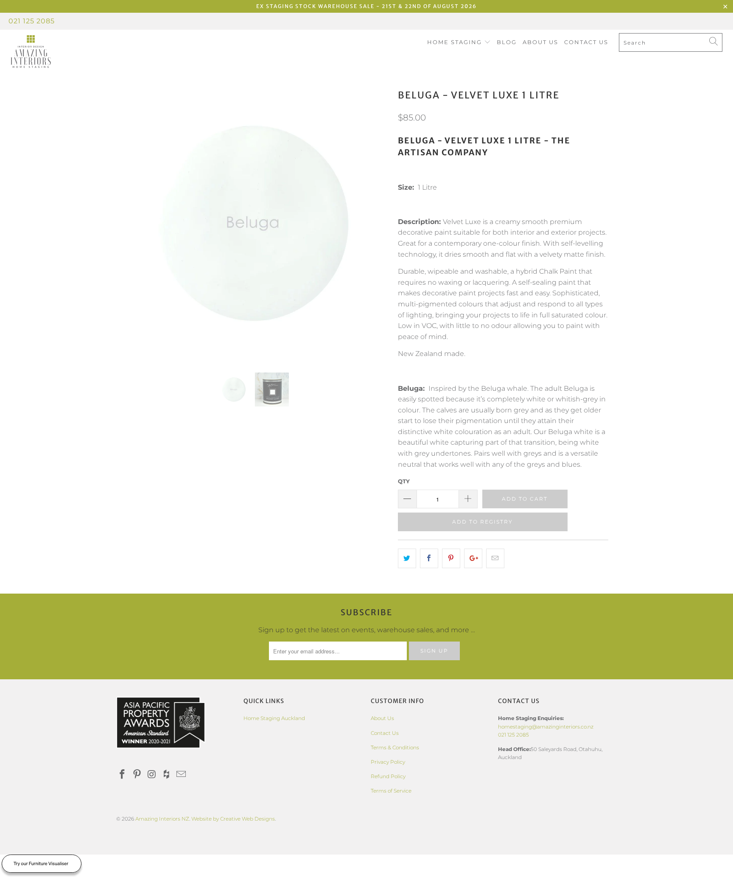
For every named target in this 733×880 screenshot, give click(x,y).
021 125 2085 (31, 21)
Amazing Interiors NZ (162, 819)
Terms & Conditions (395, 747)
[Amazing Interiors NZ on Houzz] (166, 774)
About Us (540, 42)
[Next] (375, 223)
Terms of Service (391, 791)
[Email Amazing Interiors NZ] (181, 774)
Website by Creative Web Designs (233, 819)
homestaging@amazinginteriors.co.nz (545, 726)
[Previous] (131, 223)
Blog (507, 42)
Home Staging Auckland (274, 718)
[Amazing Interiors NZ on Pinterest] (137, 774)
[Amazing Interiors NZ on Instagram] (151, 774)
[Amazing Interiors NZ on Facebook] (122, 774)
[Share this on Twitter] (407, 558)
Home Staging (455, 42)
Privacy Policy (388, 762)
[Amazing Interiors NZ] (62, 52)
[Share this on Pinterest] (451, 558)
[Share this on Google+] (473, 558)
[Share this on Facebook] (429, 558)
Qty (404, 481)
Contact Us (586, 42)
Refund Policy (388, 776)
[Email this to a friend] (495, 558)
